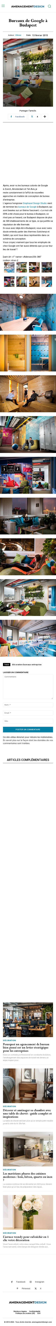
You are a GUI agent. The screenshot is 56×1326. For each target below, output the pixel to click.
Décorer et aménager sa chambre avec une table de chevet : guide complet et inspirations (27, 1113)
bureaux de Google (27, 206)
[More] (45, 117)
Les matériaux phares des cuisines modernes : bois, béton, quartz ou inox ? (27, 1177)
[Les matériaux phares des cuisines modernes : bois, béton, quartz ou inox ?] (28, 1149)
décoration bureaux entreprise (27, 664)
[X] (35, 1288)
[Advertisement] (28, 156)
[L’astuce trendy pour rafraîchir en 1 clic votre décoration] (28, 1212)
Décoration (9, 1040)
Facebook (20, 1282)
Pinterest (26, 1288)
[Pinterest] (17, 1288)
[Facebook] (11, 1282)
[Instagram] (30, 1282)
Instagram (39, 1282)
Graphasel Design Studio (35, 203)
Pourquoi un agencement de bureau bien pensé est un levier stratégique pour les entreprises (26, 1047)
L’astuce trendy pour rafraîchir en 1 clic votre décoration (26, 1238)
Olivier (18, 35)
